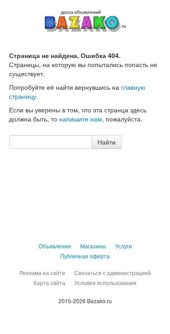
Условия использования (105, 282)
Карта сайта (49, 282)
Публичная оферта (85, 256)
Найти (106, 141)
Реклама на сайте (42, 272)
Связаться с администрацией (112, 272)
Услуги (123, 246)
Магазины (93, 246)
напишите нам (80, 118)
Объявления (55, 246)
